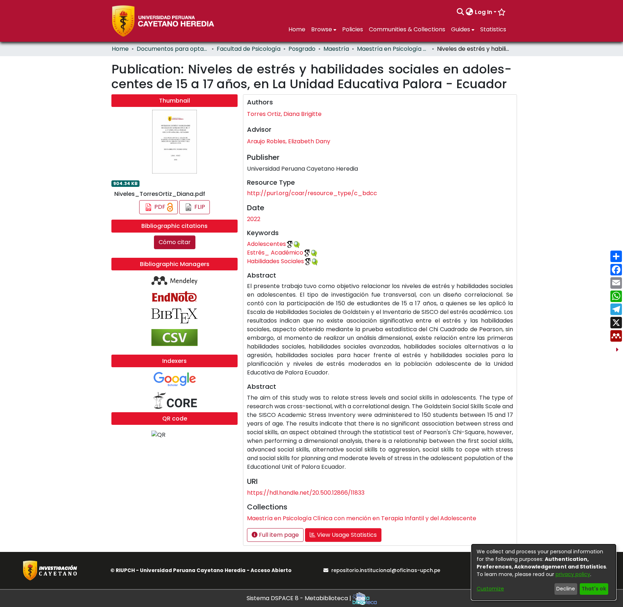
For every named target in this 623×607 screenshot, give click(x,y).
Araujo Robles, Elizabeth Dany (288, 141)
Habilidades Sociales (275, 261)
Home (120, 49)
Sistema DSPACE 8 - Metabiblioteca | (300, 598)
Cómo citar (175, 242)
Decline (565, 588)
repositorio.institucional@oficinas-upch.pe (385, 570)
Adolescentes (266, 244)
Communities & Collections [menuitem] (407, 29)
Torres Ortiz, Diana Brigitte (284, 114)
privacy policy (573, 574)
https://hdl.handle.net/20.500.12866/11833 (305, 493)
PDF (160, 207)
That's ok (594, 588)
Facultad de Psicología (248, 49)
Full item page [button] (278, 535)
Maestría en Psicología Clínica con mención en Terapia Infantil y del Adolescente (393, 49)
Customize (490, 588)
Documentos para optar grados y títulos (173, 49)
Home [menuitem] (296, 29)
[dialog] (544, 572)
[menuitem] (469, 12)
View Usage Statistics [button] (346, 535)
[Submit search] (460, 12)
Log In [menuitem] (483, 12)
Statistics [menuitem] (493, 29)
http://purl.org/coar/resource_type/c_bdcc (312, 193)
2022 (253, 219)
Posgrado (301, 49)
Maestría (336, 49)
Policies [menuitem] (352, 29)
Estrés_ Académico (275, 252)
